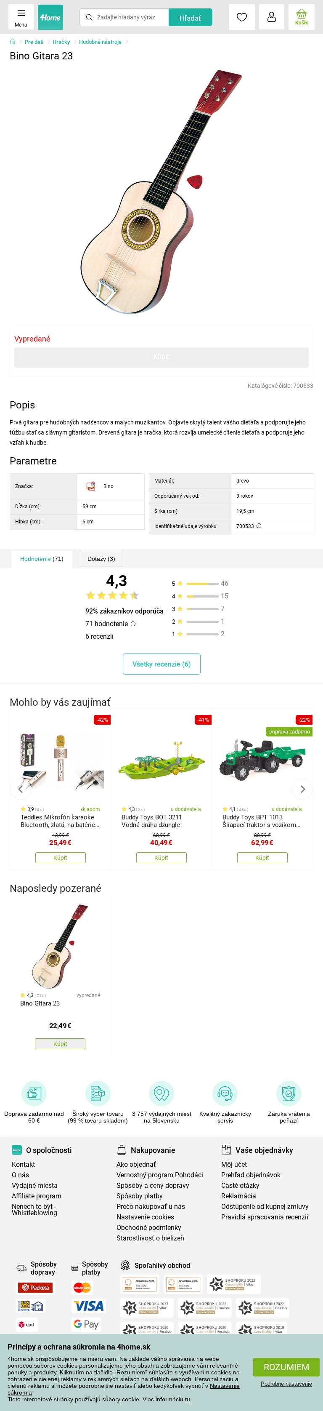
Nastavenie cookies (145, 1217)
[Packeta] (35, 1287)
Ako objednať (136, 1164)
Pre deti (34, 42)
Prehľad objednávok (251, 1175)
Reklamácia (238, 1196)
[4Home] (15, 42)
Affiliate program (36, 1196)
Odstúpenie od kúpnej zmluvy (265, 1206)
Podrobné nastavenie (286, 1384)
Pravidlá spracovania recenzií (264, 1217)
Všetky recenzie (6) (161, 664)
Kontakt (23, 1164)
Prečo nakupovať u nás (150, 1206)
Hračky (61, 42)
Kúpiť (161, 357)
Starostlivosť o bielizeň (150, 1238)
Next (302, 789)
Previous (20, 789)
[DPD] (27, 1325)
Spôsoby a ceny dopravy (152, 1185)
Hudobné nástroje (100, 42)
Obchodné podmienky (148, 1227)
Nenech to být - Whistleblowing (34, 1209)
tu (187, 1399)
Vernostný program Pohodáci (159, 1175)
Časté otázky (240, 1185)
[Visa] (88, 1306)
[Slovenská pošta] (30, 1306)
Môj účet (234, 1164)
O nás (20, 1175)
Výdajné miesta (35, 1185)
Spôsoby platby (139, 1196)
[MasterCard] (82, 1287)
